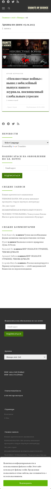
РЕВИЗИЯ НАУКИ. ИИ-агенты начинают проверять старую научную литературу (20, 200)
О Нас (6, 418)
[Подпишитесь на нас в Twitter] (13, 2)
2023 (13, 18)
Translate (22, 146)
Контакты (8, 414)
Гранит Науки (12, 107)
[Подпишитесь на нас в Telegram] (8, 2)
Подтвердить (25, 483)
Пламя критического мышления (17, 195)
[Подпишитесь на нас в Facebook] (3, 2)
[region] (25, 473)
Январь (20, 18)
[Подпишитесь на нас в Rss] (18, 2)
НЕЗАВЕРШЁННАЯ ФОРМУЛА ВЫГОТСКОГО (22, 210)
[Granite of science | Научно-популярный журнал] (38, 8)
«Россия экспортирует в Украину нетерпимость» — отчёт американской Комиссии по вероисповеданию (25, 266)
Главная (6, 18)
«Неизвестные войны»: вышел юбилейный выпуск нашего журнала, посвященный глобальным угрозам (24, 87)
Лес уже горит (8, 206)
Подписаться (12, 175)
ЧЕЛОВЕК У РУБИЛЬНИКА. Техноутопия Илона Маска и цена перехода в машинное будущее (24, 215)
